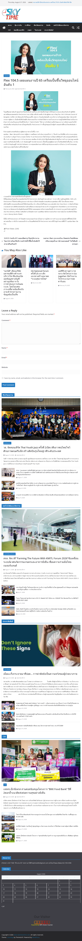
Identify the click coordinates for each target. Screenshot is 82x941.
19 (26, 893)
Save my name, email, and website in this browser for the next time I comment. (34, 378)
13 (37, 889)
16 (71, 889)
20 (37, 893)
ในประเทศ (38, 30)
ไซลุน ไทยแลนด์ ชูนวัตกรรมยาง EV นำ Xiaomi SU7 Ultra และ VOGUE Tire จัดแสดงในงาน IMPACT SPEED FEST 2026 (47, 599)
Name (5, 348)
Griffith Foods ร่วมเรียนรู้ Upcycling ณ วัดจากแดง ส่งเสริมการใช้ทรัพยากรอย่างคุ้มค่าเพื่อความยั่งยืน (47, 826)
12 (26, 889)
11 (15, 889)
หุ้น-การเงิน (18, 25)
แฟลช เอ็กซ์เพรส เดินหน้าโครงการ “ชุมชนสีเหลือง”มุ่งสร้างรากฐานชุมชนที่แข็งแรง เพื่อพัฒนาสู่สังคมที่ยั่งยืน (47, 837)
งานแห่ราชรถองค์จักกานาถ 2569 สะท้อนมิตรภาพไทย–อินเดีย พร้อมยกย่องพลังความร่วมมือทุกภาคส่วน (47, 495)
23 (71, 893)
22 (60, 893)
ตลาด (10, 25)
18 (15, 893)
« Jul (3, 906)
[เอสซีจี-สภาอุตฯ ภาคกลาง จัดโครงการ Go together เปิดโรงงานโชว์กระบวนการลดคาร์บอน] (68, 256)
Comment (6, 320)
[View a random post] (78, 27)
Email (4, 357)
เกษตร (30, 30)
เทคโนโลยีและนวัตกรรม (61, 25)
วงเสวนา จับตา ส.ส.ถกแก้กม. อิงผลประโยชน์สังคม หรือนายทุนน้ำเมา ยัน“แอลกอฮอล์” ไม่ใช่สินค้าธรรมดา (60, 241)
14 (49, 889)
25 (15, 897)
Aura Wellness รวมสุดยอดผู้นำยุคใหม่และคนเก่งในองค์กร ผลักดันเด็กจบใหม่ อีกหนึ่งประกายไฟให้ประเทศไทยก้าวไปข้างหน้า (46, 715)
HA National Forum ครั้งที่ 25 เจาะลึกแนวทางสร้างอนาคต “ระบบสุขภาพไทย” (40, 275)
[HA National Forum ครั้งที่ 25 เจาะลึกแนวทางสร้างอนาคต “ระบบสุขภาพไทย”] (41, 256)
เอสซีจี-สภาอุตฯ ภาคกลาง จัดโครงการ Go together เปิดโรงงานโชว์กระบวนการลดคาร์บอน (67, 276)
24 (3, 897)
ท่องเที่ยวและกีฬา (19, 30)
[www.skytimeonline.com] (4, 27)
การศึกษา (28, 25)
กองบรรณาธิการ (21, 89)
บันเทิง (48, 25)
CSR (9, 30)
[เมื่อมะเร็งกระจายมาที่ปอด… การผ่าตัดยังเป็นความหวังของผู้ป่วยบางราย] (41, 645)
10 (3, 889)
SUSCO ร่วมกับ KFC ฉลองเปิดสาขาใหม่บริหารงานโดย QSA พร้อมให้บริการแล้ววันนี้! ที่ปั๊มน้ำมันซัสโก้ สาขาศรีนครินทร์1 (22, 241)
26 (26, 897)
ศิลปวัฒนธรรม (38, 25)
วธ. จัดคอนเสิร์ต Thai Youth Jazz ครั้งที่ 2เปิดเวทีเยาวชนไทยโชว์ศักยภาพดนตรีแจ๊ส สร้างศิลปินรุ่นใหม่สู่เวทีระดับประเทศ (36, 449)
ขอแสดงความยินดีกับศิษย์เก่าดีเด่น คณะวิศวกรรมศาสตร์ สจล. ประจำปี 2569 (39, 726)
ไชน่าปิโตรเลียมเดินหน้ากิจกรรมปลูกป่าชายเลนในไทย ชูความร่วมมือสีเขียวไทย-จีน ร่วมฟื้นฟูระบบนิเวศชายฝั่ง (46, 816)
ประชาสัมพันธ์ (48, 30)
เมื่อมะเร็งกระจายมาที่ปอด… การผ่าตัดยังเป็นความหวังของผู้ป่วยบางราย (40, 673)
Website (5, 367)
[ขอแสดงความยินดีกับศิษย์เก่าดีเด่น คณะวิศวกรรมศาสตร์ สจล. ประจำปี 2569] (8, 727)
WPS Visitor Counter (46, 925)
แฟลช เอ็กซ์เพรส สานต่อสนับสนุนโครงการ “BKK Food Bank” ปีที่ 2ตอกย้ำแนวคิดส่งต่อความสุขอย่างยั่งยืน (37, 790)
